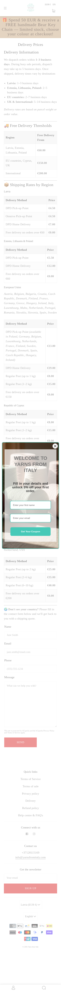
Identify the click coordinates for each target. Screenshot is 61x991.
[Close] (55, 446)
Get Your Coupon (30, 531)
